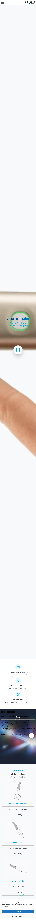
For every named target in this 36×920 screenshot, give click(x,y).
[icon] (18, 349)
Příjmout (18, 911)
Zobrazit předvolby (18, 916)
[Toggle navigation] (2, 2)
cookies (25, 903)
